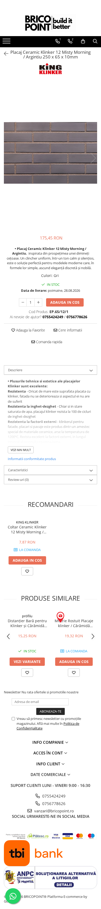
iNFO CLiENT (48, 763)
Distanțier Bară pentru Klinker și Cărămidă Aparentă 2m (27, 623)
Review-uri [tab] (18, 479)
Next (93, 158)
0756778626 (53, 803)
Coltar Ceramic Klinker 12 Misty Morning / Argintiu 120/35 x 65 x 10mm (27, 529)
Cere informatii (69, 330)
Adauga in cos (65, 302)
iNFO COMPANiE (48, 742)
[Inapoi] (4, 53)
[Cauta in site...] (95, 41)
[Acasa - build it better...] (50, 23)
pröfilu (27, 616)
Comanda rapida (48, 341)
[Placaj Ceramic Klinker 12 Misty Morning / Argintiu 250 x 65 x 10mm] (50, 153)
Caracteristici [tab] (18, 470)
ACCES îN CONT (48, 752)
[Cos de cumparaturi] (83, 41)
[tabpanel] (50, 153)
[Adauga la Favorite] (27, 571)
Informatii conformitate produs (32, 458)
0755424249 (53, 796)
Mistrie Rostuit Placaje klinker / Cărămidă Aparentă (74, 623)
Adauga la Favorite (30, 330)
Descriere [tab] (15, 370)
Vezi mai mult (21, 450)
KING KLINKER (27, 522)
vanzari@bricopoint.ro (53, 810)
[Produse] (7, 43)
